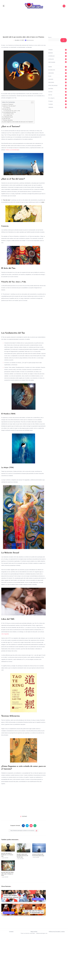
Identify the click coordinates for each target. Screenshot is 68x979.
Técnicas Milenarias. (8, 120)
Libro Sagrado (4, 634)
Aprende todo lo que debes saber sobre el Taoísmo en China (7, 874)
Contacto (11, 931)
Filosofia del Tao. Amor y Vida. (13, 110)
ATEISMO (50, 49)
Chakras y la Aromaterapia (12, 150)
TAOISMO (24, 816)
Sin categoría (51, 98)
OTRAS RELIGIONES (53, 85)
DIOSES (50, 66)
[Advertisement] (34, 25)
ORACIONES (51, 82)
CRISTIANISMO (51, 62)
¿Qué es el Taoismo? (8, 104)
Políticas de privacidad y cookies (57, 931)
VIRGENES (50, 107)
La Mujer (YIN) (9, 115)
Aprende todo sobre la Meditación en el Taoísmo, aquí (7, 855)
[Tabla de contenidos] (32, 102)
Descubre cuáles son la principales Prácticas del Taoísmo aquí (22, 856)
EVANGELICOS (51, 70)
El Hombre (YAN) (11, 113)
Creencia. (8, 107)
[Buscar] (63, 40)
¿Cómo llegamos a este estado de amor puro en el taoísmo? (18, 121)
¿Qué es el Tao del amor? (9, 106)
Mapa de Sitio (34, 931)
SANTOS (50, 91)
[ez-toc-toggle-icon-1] (31, 102)
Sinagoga (50, 101)
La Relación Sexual (8, 117)
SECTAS (50, 95)
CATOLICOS (51, 59)
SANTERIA (50, 88)
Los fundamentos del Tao (9, 112)
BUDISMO (50, 53)
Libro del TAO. (6, 118)
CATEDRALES (51, 56)
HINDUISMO (51, 73)
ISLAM (49, 76)
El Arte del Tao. (7, 109)
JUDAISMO (50, 79)
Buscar (50, 37)
